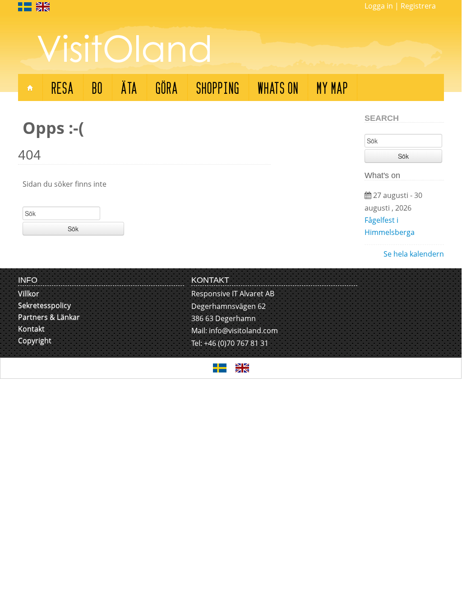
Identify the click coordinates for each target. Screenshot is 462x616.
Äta (129, 87)
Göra (167, 87)
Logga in (379, 6)
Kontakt (31, 329)
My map (332, 87)
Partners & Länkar (49, 317)
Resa (62, 87)
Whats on (278, 87)
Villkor (28, 294)
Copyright (34, 340)
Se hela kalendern (413, 254)
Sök (73, 228)
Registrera (418, 6)
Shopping (218, 87)
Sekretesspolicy (44, 305)
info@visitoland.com (243, 331)
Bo (97, 87)
